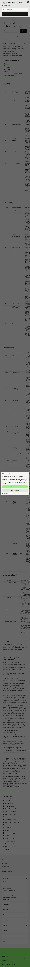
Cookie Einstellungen (8, 493)
